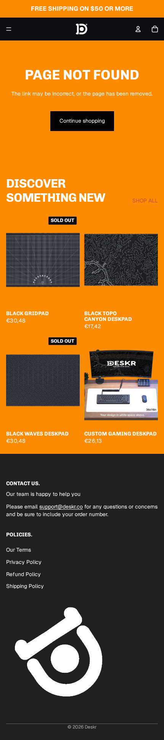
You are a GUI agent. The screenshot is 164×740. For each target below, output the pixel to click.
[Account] (138, 29)
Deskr (91, 727)
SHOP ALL (145, 200)
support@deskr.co (61, 507)
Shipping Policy (25, 586)
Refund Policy (23, 574)
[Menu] (9, 29)
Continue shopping (82, 120)
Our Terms (18, 549)
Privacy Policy (24, 562)
